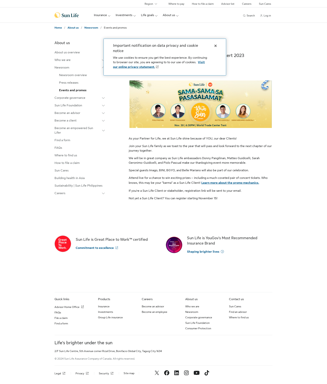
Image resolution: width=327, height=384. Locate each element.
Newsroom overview (73, 75)
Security (104, 373)
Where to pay (176, 3)
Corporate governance (198, 317)
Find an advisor (238, 311)
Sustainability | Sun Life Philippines (78, 185)
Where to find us (65, 155)
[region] (164, 57)
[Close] (215, 46)
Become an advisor (153, 306)
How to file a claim (203, 3)
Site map (129, 373)
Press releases (68, 82)
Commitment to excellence (95, 248)
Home (58, 27)
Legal (57, 373)
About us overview (67, 52)
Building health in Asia (69, 178)
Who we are (192, 306)
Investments (105, 311)
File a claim (61, 317)
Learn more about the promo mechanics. (230, 183)
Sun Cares (265, 3)
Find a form (62, 140)
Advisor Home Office (66, 306)
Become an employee (154, 311)
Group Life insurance (110, 317)
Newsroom (91, 27)
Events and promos (72, 90)
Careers (246, 3)
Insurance (104, 306)
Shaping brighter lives (203, 251)
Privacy (80, 373)
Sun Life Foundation (197, 322)
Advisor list (227, 3)
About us (73, 27)
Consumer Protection (198, 328)
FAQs (58, 148)
